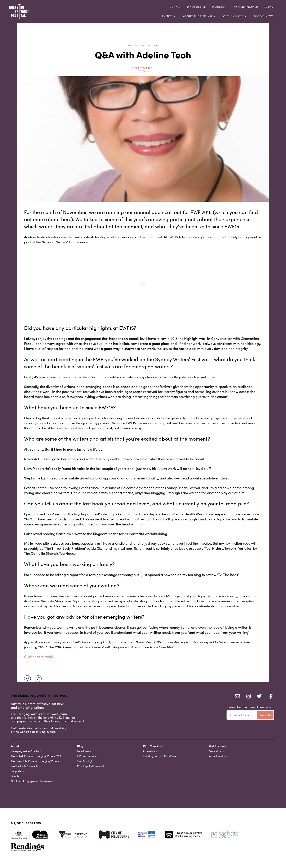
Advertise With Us (219, 756)
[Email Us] (236, 696)
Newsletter (198, 6)
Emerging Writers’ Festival (26, 751)
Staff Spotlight (85, 761)
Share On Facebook (27, 678)
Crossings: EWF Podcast (90, 766)
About (15, 746)
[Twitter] (258, 696)
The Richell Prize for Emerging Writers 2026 (36, 756)
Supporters (17, 771)
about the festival (198, 16)
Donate (175, 6)
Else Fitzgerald (142, 68)
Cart (271, 6)
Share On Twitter (38, 678)
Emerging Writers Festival (32, 11)
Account (221, 6)
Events (167, 16)
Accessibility (150, 751)
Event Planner (248, 6)
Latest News (84, 751)
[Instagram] (247, 696)
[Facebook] (269, 696)
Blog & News (264, 16)
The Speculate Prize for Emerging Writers (35, 761)
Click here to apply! (39, 656)
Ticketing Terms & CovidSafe (159, 756)
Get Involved (217, 746)
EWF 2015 (133, 45)
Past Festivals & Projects (24, 766)
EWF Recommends (87, 756)
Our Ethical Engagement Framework (32, 781)
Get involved (233, 16)
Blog (80, 746)
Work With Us (216, 751)
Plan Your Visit (153, 746)
